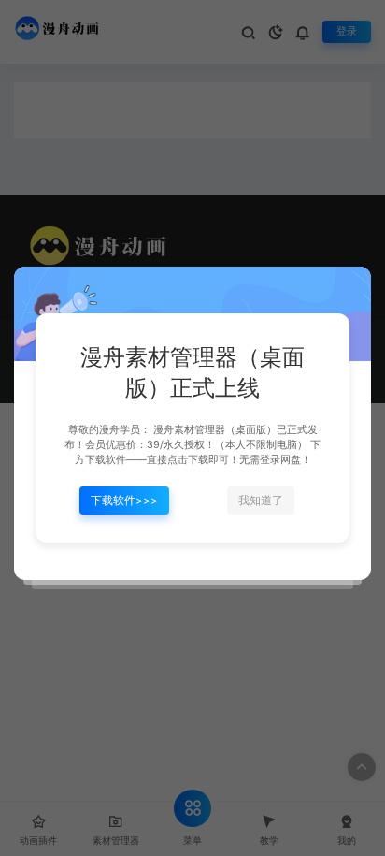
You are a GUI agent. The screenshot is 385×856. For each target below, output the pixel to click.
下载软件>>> (124, 500)
